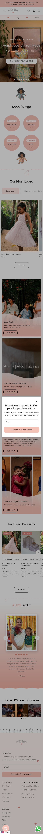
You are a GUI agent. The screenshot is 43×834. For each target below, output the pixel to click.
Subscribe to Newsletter (21, 430)
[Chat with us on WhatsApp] (38, 831)
